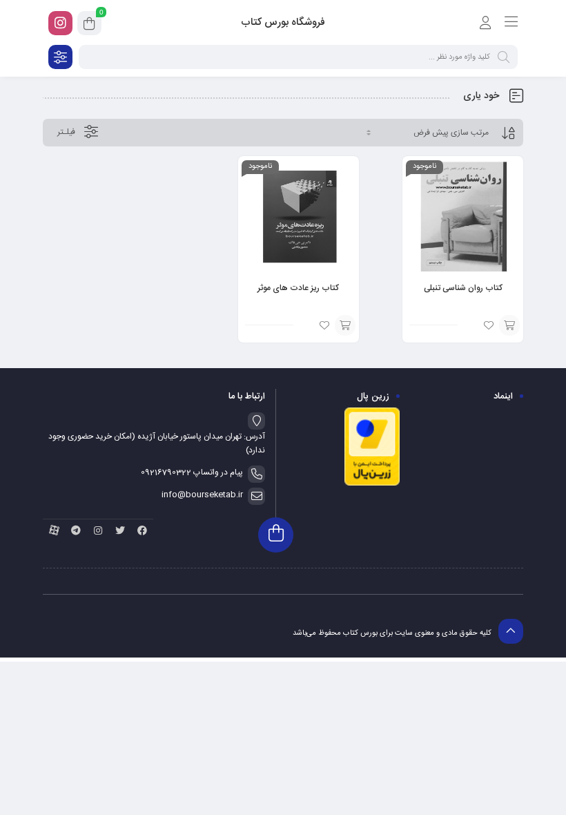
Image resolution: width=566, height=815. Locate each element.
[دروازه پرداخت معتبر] (372, 484)
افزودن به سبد (509, 325)
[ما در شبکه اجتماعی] (60, 23)
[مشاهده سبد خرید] (89, 26)
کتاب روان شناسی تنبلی (463, 288)
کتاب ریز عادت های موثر (298, 288)
